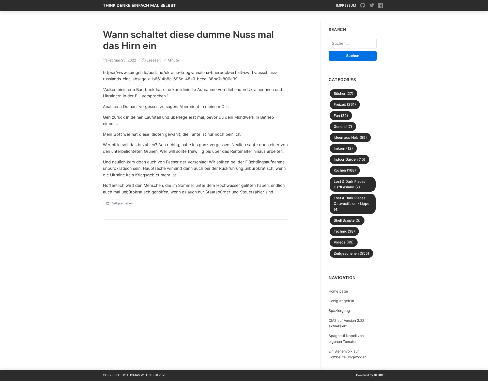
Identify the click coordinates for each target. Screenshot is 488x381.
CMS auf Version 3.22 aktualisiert (346, 323)
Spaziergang (339, 310)
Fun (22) (341, 115)
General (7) (343, 126)
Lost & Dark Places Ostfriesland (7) (349, 184)
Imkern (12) (343, 148)
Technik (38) (344, 231)
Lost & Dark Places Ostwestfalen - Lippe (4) (351, 203)
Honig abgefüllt (341, 301)
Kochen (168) (345, 170)
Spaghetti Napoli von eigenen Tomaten (346, 338)
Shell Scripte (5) (347, 220)
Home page (338, 291)
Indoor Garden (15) (349, 159)
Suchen (352, 55)
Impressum (346, 5)
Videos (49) (344, 242)
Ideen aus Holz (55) (350, 137)
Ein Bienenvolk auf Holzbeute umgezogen (348, 354)
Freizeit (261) (345, 104)
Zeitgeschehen (122, 203)
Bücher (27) (343, 93)
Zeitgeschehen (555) (351, 253)
